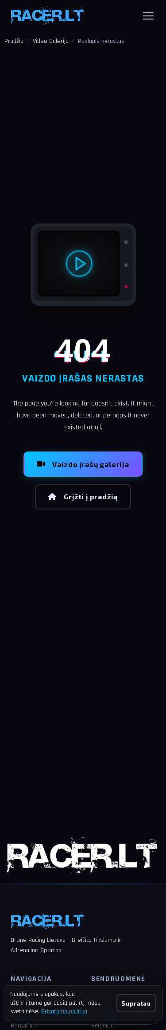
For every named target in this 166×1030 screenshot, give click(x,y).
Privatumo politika (64, 1011)
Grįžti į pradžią (91, 496)
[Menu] (148, 16)
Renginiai (23, 1025)
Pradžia (13, 41)
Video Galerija (51, 41)
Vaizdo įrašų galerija (90, 464)
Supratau (136, 1003)
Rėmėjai (101, 1025)
